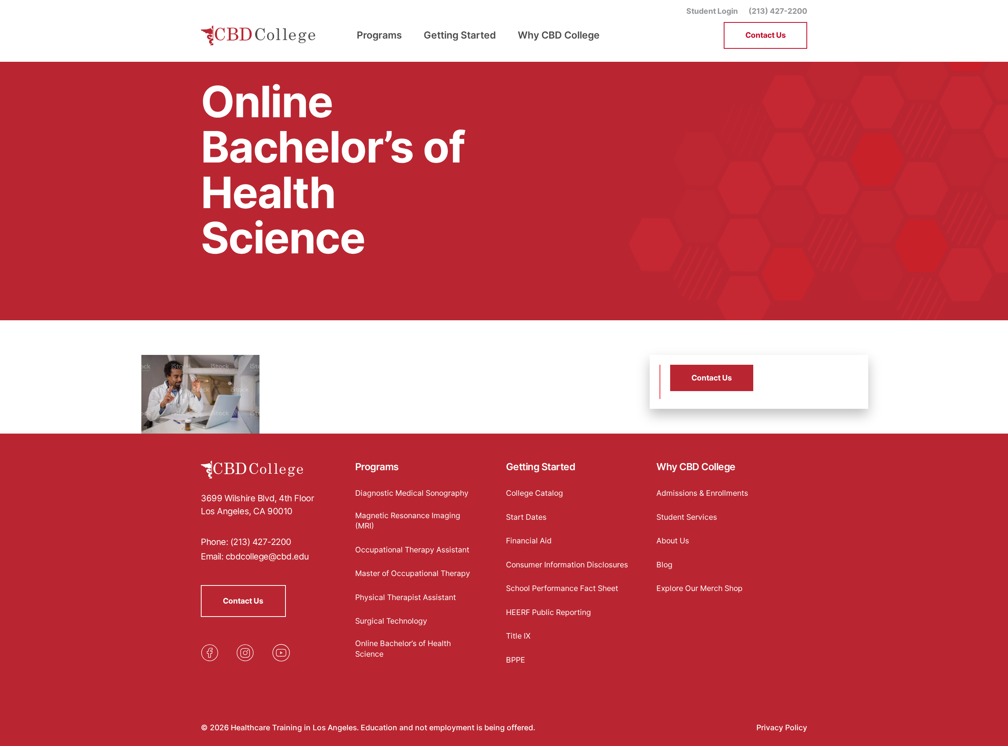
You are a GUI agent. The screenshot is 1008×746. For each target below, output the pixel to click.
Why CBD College (696, 467)
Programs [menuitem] (379, 35)
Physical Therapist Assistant (405, 597)
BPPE (515, 660)
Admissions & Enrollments (702, 493)
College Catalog (534, 493)
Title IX (518, 636)
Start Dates (526, 517)
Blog (664, 564)
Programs (377, 467)
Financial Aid (529, 540)
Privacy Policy (781, 727)
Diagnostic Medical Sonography (412, 493)
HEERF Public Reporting (548, 612)
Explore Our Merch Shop (699, 588)
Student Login (712, 11)
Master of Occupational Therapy (412, 573)
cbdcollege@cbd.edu (267, 556)
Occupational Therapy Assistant (412, 549)
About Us (672, 540)
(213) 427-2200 (778, 11)
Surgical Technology (391, 621)
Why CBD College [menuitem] (559, 35)
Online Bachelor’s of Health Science (403, 649)
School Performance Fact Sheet (562, 588)
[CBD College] (258, 36)
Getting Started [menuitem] (460, 35)
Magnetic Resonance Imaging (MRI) (407, 521)
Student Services (686, 517)
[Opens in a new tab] (209, 652)
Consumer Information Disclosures (567, 564)
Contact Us (765, 35)
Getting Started (541, 467)
